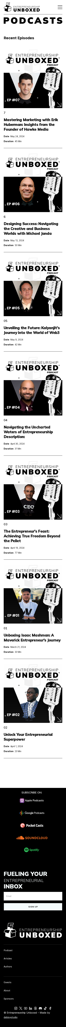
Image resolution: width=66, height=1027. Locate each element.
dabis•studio (10, 1017)
